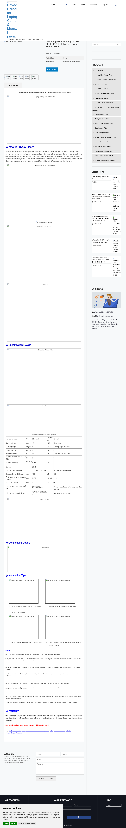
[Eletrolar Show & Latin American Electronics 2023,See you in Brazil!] (116, 203)
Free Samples (51, 69)
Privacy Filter (99, 70)
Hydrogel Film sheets (102, 98)
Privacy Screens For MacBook (106, 79)
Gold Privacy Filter (101, 128)
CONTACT (93, 5)
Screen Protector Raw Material (105, 160)
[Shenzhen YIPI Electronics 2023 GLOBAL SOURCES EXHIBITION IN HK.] (116, 225)
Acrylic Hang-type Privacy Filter (105, 137)
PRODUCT (63, 5)
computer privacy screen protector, (33, 731)
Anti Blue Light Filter (102, 89)
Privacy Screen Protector (14, 733)
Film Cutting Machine (102, 132)
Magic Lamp (63, 825)
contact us (97, 288)
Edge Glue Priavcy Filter (104, 75)
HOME (53, 5)
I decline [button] (13, 823)
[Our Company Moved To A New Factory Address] (116, 183)
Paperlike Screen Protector (103, 151)
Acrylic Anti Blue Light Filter (105, 93)
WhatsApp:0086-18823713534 (103, 312)
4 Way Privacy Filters (102, 119)
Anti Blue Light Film (101, 84)
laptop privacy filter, (15, 731)
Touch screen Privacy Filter (104, 123)
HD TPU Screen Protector (104, 103)
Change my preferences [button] (27, 823)
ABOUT (83, 5)
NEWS (74, 5)
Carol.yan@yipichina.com (104, 316)
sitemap (69, 825)
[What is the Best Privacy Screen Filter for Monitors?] (116, 246)
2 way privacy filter (101, 114)
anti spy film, (49, 731)
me (103, 146)
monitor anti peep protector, (62, 731)
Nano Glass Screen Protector (104, 156)
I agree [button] (6, 823)
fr (102, 142)
